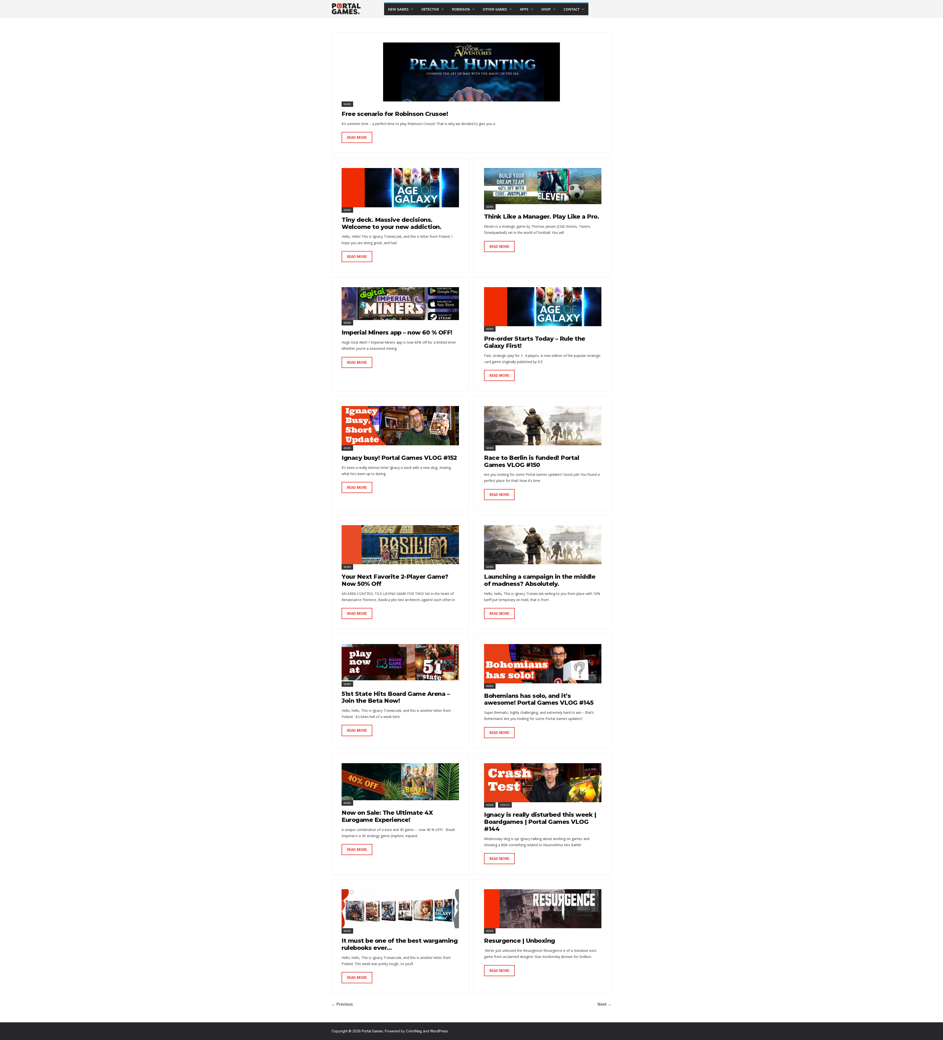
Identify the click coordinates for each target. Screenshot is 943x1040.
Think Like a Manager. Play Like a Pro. (541, 216)
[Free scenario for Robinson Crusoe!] (471, 71)
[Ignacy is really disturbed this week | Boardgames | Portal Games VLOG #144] (542, 782)
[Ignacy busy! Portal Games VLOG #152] (400, 425)
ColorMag (414, 1031)
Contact (572, 9)
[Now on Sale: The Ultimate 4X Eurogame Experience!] (400, 781)
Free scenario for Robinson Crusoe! (395, 113)
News (347, 104)
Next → (604, 1004)
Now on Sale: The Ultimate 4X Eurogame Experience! (387, 816)
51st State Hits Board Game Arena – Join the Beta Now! (396, 697)
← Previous (342, 1004)
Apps (524, 9)
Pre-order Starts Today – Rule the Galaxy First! (534, 342)
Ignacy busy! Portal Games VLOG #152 (399, 457)
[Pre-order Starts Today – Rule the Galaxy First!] (542, 306)
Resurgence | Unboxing (519, 940)
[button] (411, 9)
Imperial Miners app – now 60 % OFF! (397, 332)
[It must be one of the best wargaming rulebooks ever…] (400, 908)
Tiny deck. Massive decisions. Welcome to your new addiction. (391, 223)
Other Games (495, 9)
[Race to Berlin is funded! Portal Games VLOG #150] (542, 425)
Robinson (461, 9)
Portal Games (372, 1031)
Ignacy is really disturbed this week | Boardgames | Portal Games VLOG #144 (540, 821)
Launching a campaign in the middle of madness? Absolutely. (539, 580)
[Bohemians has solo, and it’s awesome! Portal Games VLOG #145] (542, 663)
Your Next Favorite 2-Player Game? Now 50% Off (395, 580)
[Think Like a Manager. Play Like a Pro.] (542, 186)
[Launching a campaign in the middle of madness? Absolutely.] (542, 544)
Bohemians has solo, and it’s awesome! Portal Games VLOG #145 (539, 699)
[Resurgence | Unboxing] (542, 908)
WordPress (439, 1031)
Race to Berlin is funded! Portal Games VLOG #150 (531, 461)
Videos (505, 804)
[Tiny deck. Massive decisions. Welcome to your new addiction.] (400, 187)
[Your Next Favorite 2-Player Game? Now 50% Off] (400, 544)
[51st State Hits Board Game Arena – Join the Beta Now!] (400, 662)
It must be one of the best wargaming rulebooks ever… (400, 944)
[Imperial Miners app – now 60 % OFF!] (400, 303)
